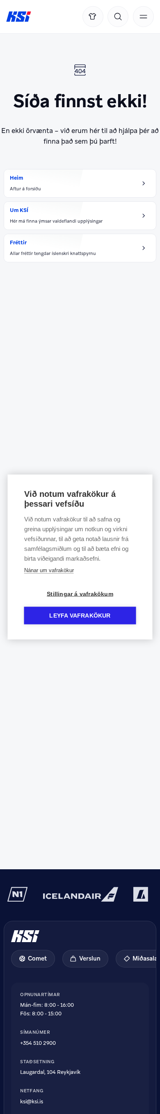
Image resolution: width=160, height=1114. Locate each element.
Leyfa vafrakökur (79, 616)
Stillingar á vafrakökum (80, 594)
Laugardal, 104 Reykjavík (50, 1072)
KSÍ (18, 16)
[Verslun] (92, 16)
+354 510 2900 (38, 1043)
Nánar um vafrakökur (49, 570)
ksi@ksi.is (31, 1101)
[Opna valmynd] (143, 16)
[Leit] (117, 16)
